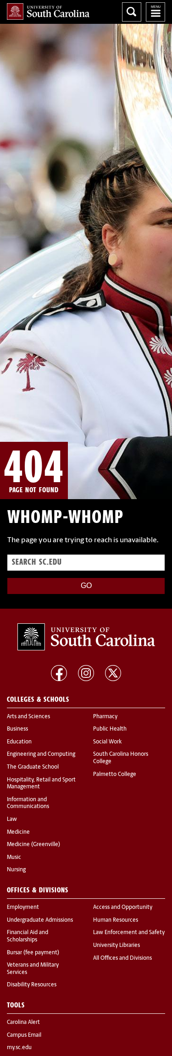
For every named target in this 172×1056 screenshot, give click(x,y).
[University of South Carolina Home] (48, 11)
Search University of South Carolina (131, 12)
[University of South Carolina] (86, 637)
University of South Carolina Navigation (155, 12)
